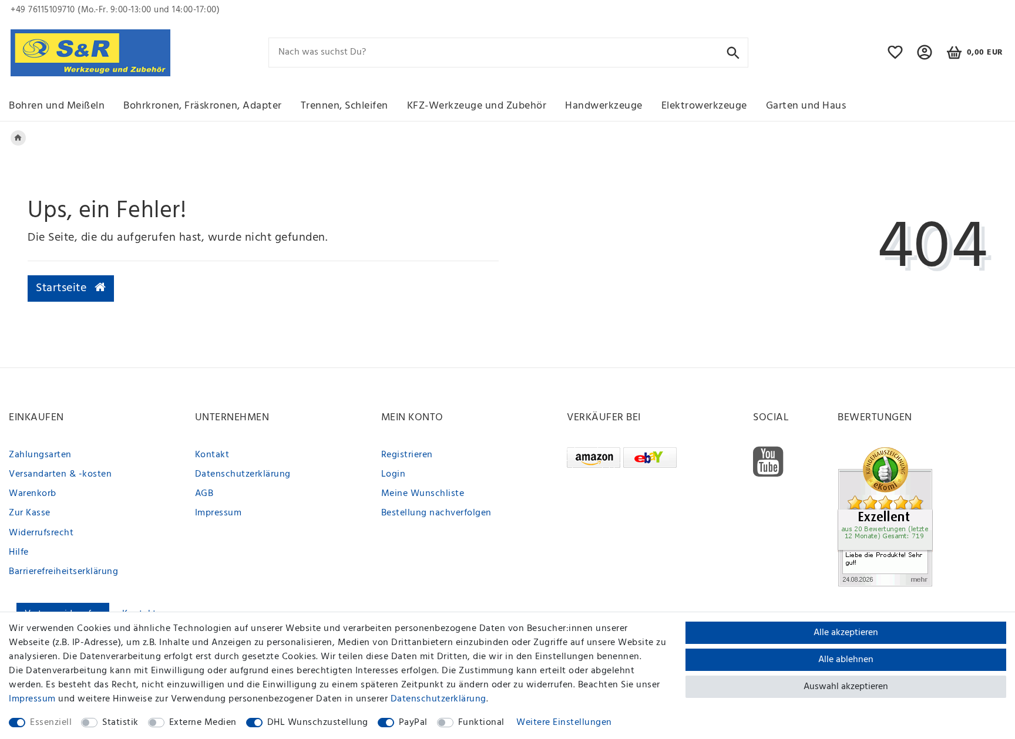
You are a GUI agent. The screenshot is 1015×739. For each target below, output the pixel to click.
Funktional (481, 723)
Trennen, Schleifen (344, 105)
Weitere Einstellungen (564, 723)
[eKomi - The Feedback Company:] (885, 516)
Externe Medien (203, 723)
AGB (204, 493)
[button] (925, 57)
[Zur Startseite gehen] (18, 138)
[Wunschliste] (895, 57)
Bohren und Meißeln (57, 105)
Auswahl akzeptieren (846, 686)
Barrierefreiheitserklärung (63, 571)
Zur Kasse (30, 513)
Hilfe (19, 552)
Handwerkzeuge (604, 105)
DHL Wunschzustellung (317, 723)
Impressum (218, 513)
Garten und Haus (806, 105)
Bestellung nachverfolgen (436, 513)
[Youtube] (768, 462)
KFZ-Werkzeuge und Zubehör (477, 105)
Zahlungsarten (40, 455)
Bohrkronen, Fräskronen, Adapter (202, 105)
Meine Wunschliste (423, 493)
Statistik (120, 723)
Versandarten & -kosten (60, 474)
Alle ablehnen (845, 659)
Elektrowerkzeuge (704, 105)
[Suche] (733, 52)
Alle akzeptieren (846, 632)
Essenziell (51, 723)
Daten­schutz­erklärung (438, 699)
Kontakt (212, 455)
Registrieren (407, 455)
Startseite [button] (63, 288)
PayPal (413, 723)
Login (393, 474)
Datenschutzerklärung (243, 474)
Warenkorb (32, 493)
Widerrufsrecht (41, 533)
